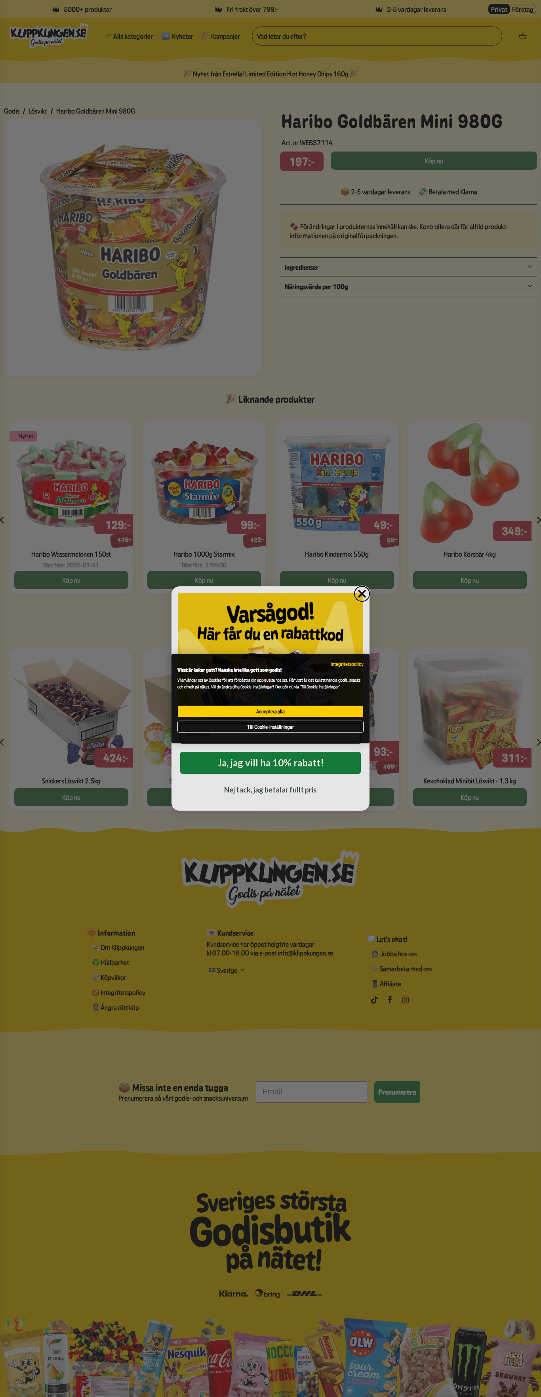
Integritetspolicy (347, 663)
